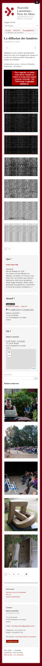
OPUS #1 (16, 30)
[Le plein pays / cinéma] (21, 478)
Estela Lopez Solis (12, 265)
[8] (26, 574)
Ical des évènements (13, 597)
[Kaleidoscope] (6, 48)
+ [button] (9, 352)
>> (36, 378)
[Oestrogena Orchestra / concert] (21, 442)
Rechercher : (8, 375)
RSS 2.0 (8, 595)
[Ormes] (21, 514)
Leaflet (33, 368)
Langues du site (9, 22)
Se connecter (19, 655)
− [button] (9, 355)
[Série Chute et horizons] (21, 551)
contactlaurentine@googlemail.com (22, 626)
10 (13, 574)
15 (18, 574)
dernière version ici (27, 82)
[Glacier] (35, 48)
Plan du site (8, 655)
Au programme (28, 30)
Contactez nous (12, 641)
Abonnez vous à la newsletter (16, 592)
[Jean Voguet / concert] (21, 405)
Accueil (8, 30)
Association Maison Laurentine (25, 637)
